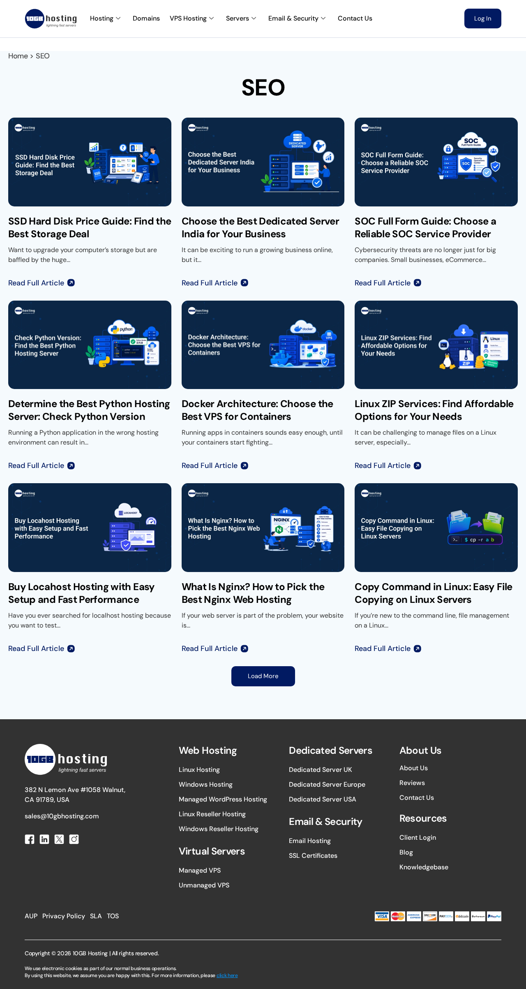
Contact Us (355, 18)
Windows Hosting (206, 784)
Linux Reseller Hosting (212, 814)
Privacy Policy (63, 916)
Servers (237, 18)
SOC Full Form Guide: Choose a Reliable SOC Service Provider (425, 227)
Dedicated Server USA (322, 799)
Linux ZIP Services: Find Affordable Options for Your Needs (434, 410)
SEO (43, 56)
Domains (146, 18)
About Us (413, 768)
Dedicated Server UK (320, 769)
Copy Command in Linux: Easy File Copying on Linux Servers (433, 593)
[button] (263, 676)
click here (227, 975)
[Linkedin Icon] (44, 839)
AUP (31, 916)
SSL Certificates (313, 855)
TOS (113, 916)
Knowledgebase (423, 867)
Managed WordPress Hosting (223, 799)
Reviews (412, 782)
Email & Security (293, 18)
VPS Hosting (188, 18)
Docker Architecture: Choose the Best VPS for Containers (257, 410)
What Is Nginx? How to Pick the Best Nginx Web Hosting (253, 593)
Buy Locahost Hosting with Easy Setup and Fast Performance (81, 593)
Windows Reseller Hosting (218, 829)
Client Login (417, 837)
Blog (406, 852)
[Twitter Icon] (59, 839)
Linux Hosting (199, 769)
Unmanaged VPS (204, 885)
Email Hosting (310, 840)
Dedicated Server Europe (327, 784)
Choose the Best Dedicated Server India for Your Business (260, 227)
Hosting (101, 18)
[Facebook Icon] (30, 839)
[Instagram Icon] (74, 839)
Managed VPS (200, 870)
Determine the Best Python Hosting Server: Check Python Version (89, 410)
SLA (96, 916)
